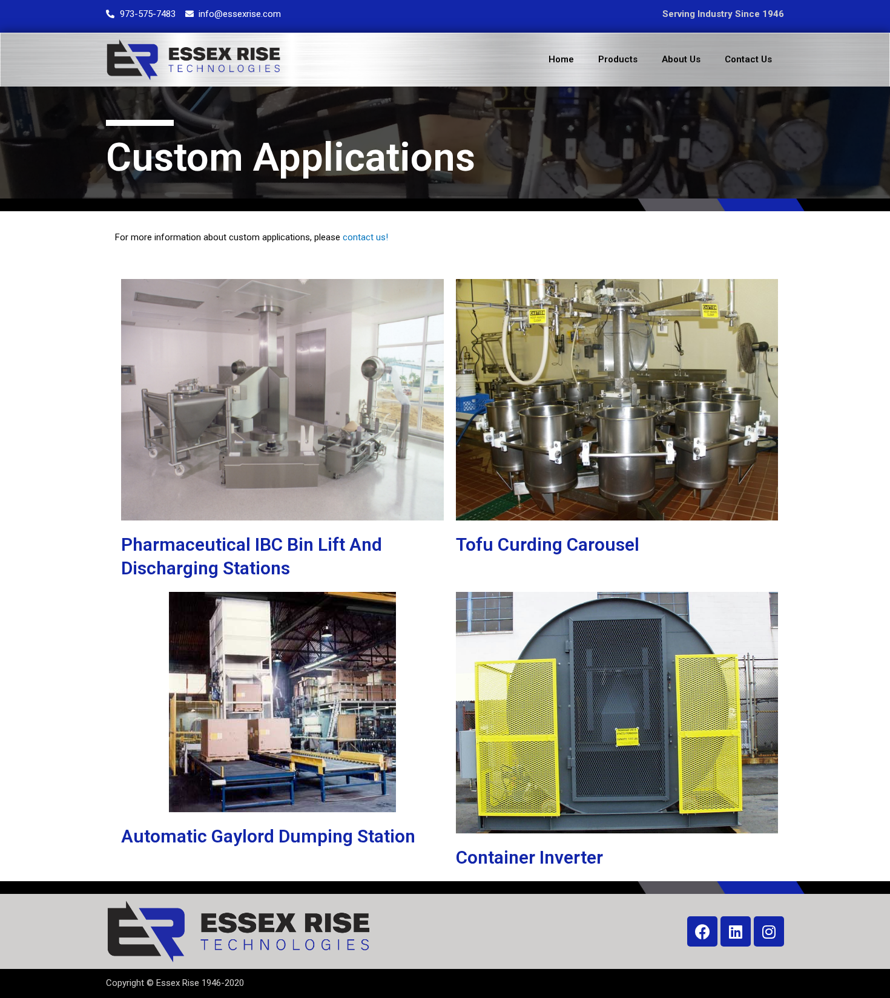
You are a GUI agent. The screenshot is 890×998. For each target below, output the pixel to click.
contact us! (365, 237)
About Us (681, 59)
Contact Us (748, 59)
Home (561, 59)
